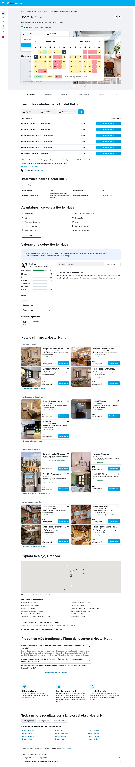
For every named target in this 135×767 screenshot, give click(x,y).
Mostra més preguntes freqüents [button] (56, 672)
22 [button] (40, 66)
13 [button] (64, 57)
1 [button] (40, 52)
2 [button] (45, 52)
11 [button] (55, 57)
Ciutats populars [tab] (28, 721)
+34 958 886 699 (26, 24)
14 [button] (36, 62)
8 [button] (40, 57)
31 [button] (94, 71)
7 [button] (35, 57)
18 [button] (55, 62)
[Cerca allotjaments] (3, 13)
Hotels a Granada (94, 736)
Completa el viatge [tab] (60, 721)
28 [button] (36, 71)
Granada (52, 11)
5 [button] (59, 52)
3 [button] (50, 52)
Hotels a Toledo (27, 733)
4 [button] (54, 52)
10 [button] (50, 57)
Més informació (85, 160)
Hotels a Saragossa (61, 733)
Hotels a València (93, 733)
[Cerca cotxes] (3, 17)
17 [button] (50, 62)
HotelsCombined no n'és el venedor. (35, 754)
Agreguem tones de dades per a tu (35, 758)
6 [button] (64, 52)
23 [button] (45, 66)
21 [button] (36, 66)
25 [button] (55, 66)
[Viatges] (3, 31)
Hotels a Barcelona (28, 731)
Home (22, 11)
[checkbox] (31, 323)
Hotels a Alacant (60, 736)
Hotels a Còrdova (94, 731)
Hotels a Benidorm (28, 736)
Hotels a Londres (27, 739)
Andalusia (40, 11)
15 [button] (40, 62)
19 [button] (59, 62)
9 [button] (45, 57)
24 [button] (50, 66)
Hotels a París (59, 739)
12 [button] (59, 57)
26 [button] (59, 66)
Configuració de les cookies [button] (30, 167)
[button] (3, 3)
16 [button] (45, 62)
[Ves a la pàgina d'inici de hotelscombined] (15, 3)
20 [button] (64, 62)
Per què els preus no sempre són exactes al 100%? (41, 761)
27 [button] (64, 66)
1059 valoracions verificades (42, 27)
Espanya (28, 11)
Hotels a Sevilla (93, 739)
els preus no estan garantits (69, 748)
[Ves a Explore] (3, 26)
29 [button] (40, 71)
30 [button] (45, 71)
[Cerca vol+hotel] (3, 22)
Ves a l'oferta (63, 363)
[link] (34, 388)
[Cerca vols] (3, 9)
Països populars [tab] (43, 721)
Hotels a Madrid (60, 731)
